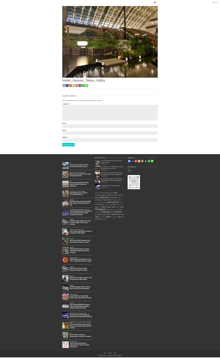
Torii (112, 217)
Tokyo (108, 217)
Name (64, 123)
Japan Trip (110, 353)
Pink (107, 209)
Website (64, 137)
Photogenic (100, 209)
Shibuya (96, 212)
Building (97, 197)
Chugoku (119, 197)
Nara (100, 207)
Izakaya (100, 202)
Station (104, 214)
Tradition (115, 216)
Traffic (119, 217)
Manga (111, 204)
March (114, 204)
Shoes (100, 212)
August (115, 195)
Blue (122, 195)
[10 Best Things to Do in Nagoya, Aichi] (97, 186)
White (96, 219)
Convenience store (98, 199)
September (120, 209)
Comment (65, 104)
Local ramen (107, 204)
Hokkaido (96, 202)
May (117, 204)
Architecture (110, 195)
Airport (99, 192)
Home (105, 353)
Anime (116, 193)
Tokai (103, 217)
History (120, 199)
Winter (99, 219)
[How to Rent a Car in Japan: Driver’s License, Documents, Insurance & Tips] (97, 168)
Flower (110, 200)
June (123, 202)
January (104, 202)
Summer (108, 214)
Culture (115, 353)
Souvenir (118, 212)
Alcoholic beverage (105, 192)
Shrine (112, 212)
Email (64, 130)
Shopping (105, 212)
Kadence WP (119, 355)
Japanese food (113, 202)
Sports (96, 214)
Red (109, 209)
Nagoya (97, 207)
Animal (111, 192)
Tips (97, 217)
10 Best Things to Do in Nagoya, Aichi (110, 185)
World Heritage (104, 219)
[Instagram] (129, 170)
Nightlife (109, 207)
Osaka (122, 207)
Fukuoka (113, 199)
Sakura (112, 209)
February (105, 200)
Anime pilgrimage (98, 195)
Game (117, 199)
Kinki (99, 204)
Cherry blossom (113, 197)
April (104, 195)
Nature (103, 207)
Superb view (116, 214)
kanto (96, 204)
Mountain (120, 204)
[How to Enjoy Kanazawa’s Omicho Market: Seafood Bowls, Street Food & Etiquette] (97, 180)
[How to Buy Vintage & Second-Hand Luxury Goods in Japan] (97, 162)
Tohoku (100, 217)
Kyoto (102, 204)
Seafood (116, 209)
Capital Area (104, 197)
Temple (122, 214)
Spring (99, 214)
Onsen (118, 207)
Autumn (119, 195)
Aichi (96, 192)
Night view (113, 207)
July (120, 202)
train (123, 217)
